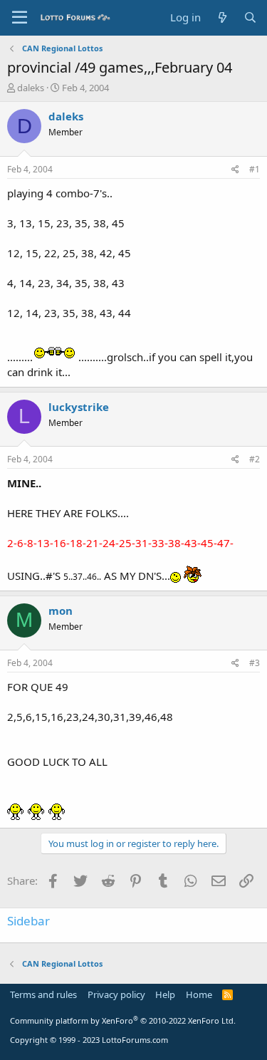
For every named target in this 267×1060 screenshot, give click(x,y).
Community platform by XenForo (123, 1020)
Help (165, 994)
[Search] (250, 17)
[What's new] (222, 17)
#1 (254, 169)
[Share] (235, 170)
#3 (254, 663)
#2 (254, 459)
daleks (30, 87)
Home (199, 994)
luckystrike (78, 407)
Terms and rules (43, 994)
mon (60, 610)
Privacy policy (116, 994)
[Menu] (19, 18)
